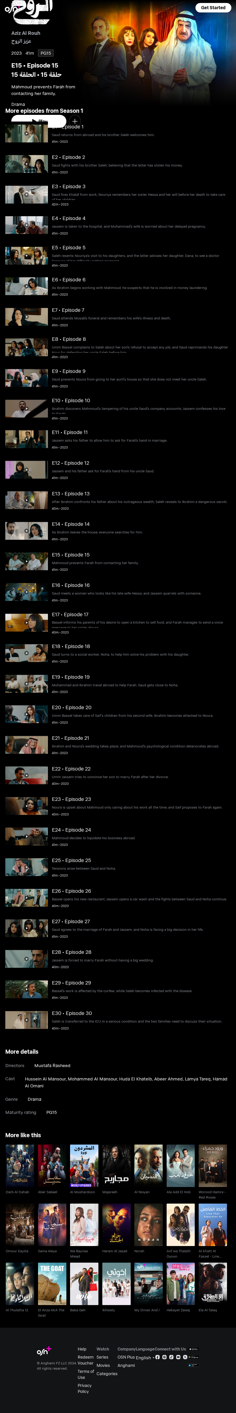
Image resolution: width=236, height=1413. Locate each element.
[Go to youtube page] (178, 1358)
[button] (213, 7)
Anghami (126, 1365)
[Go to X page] (185, 1358)
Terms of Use (86, 1374)
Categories (107, 1374)
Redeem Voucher (86, 1360)
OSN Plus (126, 1357)
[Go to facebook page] (157, 1358)
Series (102, 1357)
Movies (103, 1365)
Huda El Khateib (135, 1079)
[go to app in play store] (193, 1357)
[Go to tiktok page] (171, 1358)
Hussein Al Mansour (45, 1079)
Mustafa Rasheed (52, 1065)
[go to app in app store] (193, 1349)
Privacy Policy (84, 1388)
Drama (34, 1099)
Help (82, 1349)
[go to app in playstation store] (193, 1365)
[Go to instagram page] (164, 1358)
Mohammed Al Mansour (92, 1079)
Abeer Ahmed (168, 1079)
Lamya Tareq (198, 1079)
